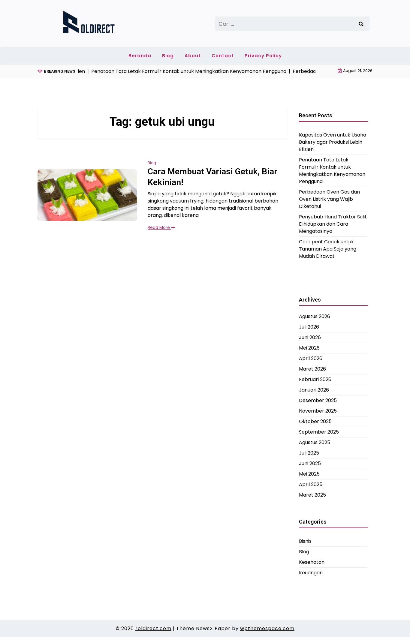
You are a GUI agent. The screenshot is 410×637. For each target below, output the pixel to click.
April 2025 (310, 484)
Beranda (139, 56)
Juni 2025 (310, 463)
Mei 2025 (309, 473)
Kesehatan (311, 561)
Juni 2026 (310, 337)
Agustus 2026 (314, 316)
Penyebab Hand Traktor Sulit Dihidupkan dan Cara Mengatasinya (333, 223)
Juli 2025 (309, 452)
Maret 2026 (312, 368)
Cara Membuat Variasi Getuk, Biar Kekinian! (212, 177)
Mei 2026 (309, 347)
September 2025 (319, 431)
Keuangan (311, 572)
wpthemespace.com (267, 628)
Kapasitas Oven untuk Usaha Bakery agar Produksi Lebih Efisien (332, 141)
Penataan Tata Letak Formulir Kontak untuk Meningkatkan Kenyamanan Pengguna (332, 170)
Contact (223, 56)
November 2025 (318, 410)
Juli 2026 (309, 326)
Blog (168, 56)
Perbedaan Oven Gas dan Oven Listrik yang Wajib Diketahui (329, 198)
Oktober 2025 (315, 421)
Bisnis (305, 540)
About (193, 56)
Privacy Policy (263, 56)
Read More (159, 227)
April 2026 (310, 358)
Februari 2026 (315, 379)
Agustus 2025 (314, 442)
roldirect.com (153, 628)
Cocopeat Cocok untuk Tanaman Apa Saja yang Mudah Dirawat (327, 248)
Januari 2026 (314, 389)
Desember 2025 (318, 400)
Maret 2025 (312, 494)
